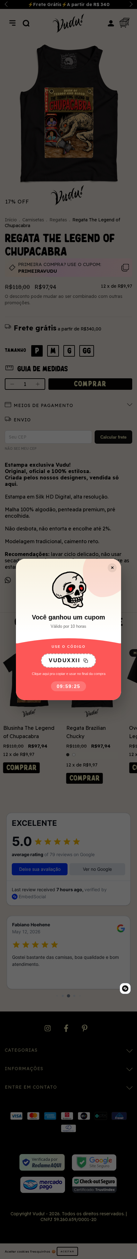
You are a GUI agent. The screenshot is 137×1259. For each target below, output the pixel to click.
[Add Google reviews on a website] (125, 988)
